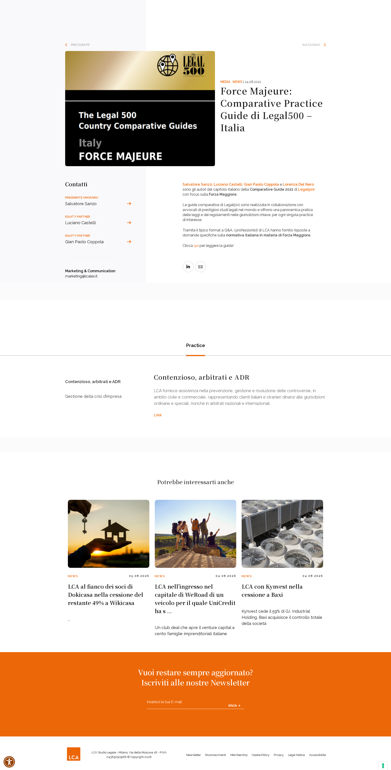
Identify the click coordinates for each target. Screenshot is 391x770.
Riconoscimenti (215, 755)
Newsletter (193, 755)
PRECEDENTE (80, 44)
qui (196, 245)
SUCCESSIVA (311, 44)
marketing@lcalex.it (81, 276)
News (237, 82)
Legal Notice (296, 755)
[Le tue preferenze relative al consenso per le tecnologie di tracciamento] (383, 765)
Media (225, 82)
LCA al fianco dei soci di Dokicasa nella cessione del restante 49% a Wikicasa (105, 594)
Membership (239, 755)
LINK (158, 415)
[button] (9, 762)
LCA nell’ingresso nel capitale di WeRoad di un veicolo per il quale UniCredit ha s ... (195, 598)
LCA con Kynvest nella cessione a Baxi (272, 590)
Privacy (279, 755)
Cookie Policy (260, 755)
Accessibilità (317, 755)
